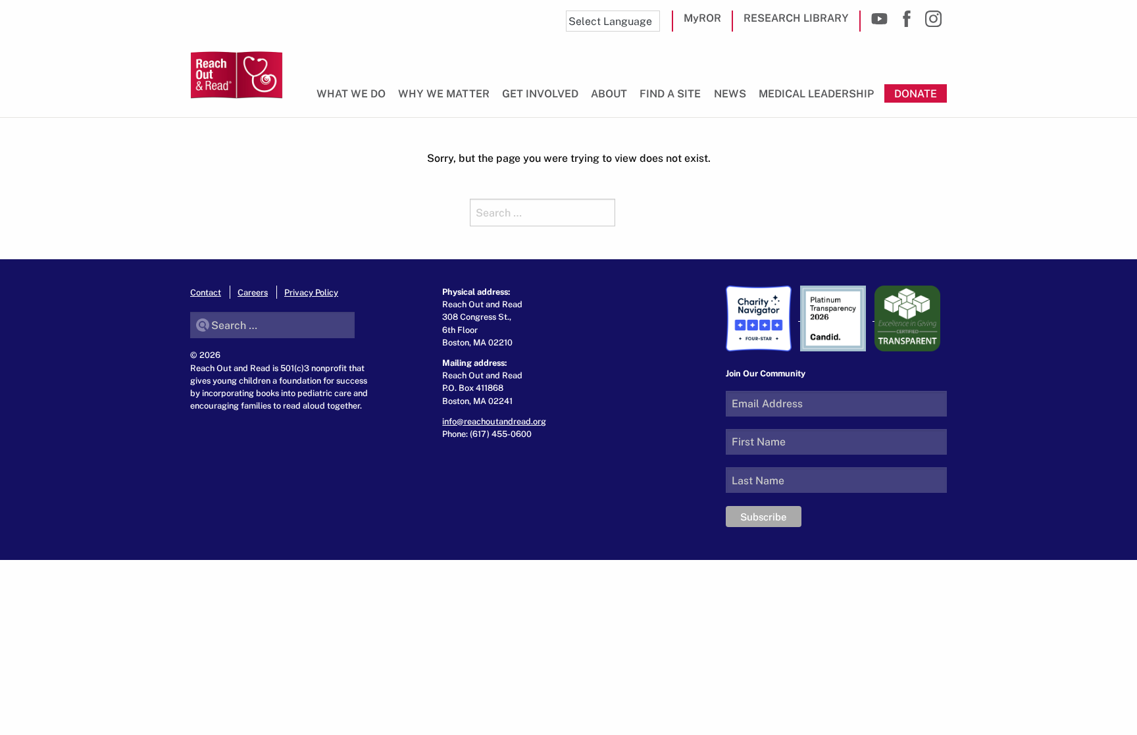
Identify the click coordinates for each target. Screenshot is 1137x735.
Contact (205, 292)
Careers (253, 292)
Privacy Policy (311, 292)
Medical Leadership (816, 93)
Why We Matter (444, 93)
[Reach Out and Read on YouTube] (879, 19)
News (730, 93)
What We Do (351, 93)
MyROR (702, 17)
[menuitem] (353, 99)
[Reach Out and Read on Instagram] (933, 19)
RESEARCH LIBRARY (796, 17)
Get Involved (540, 93)
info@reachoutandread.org (494, 421)
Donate (915, 93)
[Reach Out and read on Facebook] (906, 19)
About (609, 93)
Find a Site (670, 93)
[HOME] (236, 75)
